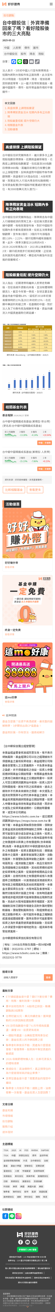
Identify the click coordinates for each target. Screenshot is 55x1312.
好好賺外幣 (11, 562)
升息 (25, 1160)
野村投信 (28, 1196)
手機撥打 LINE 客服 (27, 1249)
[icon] (20, 1240)
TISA (6, 1150)
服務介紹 (7, 1126)
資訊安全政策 (17, 1273)
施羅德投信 (43, 1176)
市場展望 (26, 1170)
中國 (6, 48)
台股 (46, 1160)
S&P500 (45, 1150)
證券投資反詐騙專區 (42, 1277)
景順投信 (15, 1181)
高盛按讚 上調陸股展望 (20, 108)
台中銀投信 (10, 54)
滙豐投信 (26, 1181)
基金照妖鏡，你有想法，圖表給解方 (23, 732)
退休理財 (7, 1132)
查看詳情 (9, 567)
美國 (22, 1186)
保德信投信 (24, 1155)
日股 (6, 1181)
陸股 (41, 54)
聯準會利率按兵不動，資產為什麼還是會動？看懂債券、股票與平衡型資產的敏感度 (28, 1049)
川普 (17, 1170)
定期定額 (40, 1165)
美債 (15, 1186)
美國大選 (32, 1186)
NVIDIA (34, 1150)
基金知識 (7, 1110)
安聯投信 (28, 1165)
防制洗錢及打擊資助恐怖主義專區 (18, 1277)
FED (26, 1150)
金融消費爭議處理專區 (34, 1273)
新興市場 (30, 1176)
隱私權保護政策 (44, 1268)
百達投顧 (38, 1181)
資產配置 (43, 1191)
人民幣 (17, 48)
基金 (6, 1165)
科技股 (7, 1186)
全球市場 (44, 1155)
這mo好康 (11, 697)
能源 (34, 1191)
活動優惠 (12, 129)
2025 (13, 1150)
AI (20, 1150)
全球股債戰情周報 (12, 1160)
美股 (41, 1186)
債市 (27, 48)
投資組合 (8, 1176)
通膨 (19, 1196)
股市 (23, 54)
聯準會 (7, 1191)
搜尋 (48, 977)
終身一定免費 (13, 630)
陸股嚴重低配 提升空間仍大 (23, 120)
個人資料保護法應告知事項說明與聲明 (20, 1268)
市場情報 (7, 1116)
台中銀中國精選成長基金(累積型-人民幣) (26, 452)
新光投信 (19, 1176)
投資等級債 (39, 1170)
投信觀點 (9, 15)
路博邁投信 (9, 1196)
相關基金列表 (15, 125)
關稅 (38, 1196)
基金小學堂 (16, 1165)
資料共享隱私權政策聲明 (27, 1282)
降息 (32, 54)
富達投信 (8, 1170)
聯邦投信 (17, 1191)
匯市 (35, 48)
